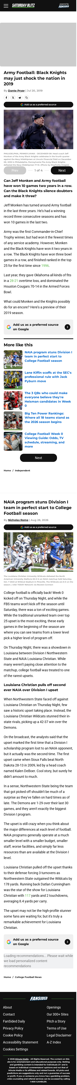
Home (7, 470)
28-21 (13, 281)
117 (28, 895)
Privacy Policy (13, 1028)
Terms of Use (57, 1028)
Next (62, 170)
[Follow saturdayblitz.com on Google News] (67, 327)
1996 (45, 266)
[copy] (26, 97)
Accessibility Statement (20, 1042)
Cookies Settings (15, 1049)
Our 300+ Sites (57, 1014)
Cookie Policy (13, 1035)
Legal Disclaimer (59, 1035)
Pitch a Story (56, 1021)
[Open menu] (6, 5)
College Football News (28, 977)
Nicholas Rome (18, 520)
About (7, 1007)
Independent (22, 470)
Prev (15, 170)
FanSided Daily (14, 1021)
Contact (9, 1014)
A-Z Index (54, 1042)
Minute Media (22, 1059)
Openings (54, 1007)
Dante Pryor (16, 90)
